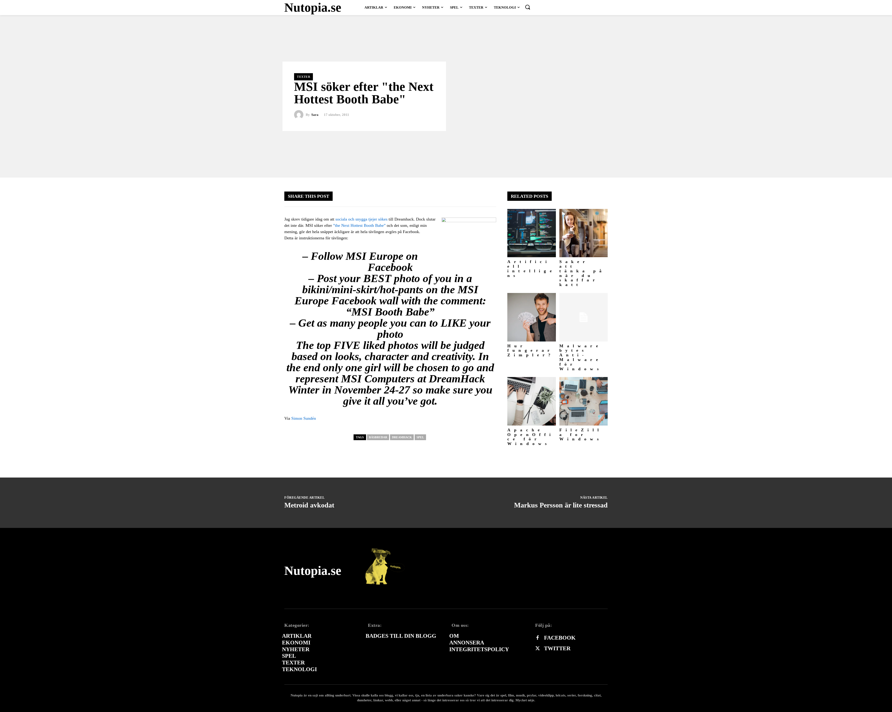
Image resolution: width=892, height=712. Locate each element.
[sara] (300, 115)
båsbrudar (378, 437)
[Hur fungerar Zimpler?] (531, 317)
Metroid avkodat (309, 505)
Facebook (560, 638)
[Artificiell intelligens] (531, 233)
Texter (303, 76)
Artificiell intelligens (531, 268)
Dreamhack (402, 437)
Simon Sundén (303, 418)
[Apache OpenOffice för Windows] (531, 401)
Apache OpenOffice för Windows (530, 437)
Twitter (557, 648)
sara (314, 115)
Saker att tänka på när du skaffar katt (582, 273)
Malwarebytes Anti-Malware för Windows (580, 357)
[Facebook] (537, 638)
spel (420, 437)
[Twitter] (537, 648)
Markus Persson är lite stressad (561, 505)
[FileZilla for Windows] (583, 401)
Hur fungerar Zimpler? (530, 351)
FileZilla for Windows (581, 435)
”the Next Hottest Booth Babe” (359, 225)
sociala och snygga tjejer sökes (361, 219)
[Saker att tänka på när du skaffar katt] (583, 233)
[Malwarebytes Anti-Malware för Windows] (583, 317)
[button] (527, 7)
